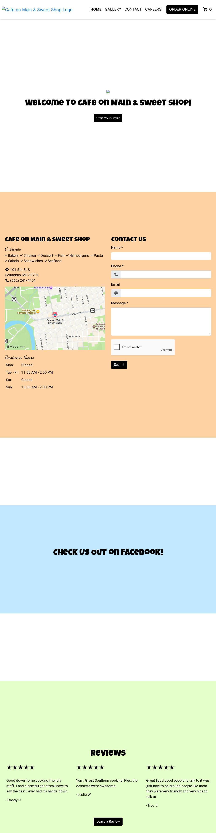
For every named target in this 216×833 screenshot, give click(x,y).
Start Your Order (108, 118)
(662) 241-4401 (23, 280)
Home (95, 9)
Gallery (113, 9)
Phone (116, 266)
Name (115, 247)
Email (115, 284)
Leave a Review (108, 821)
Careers (153, 9)
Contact (133, 9)
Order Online (182, 9)
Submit (119, 365)
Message (118, 303)
